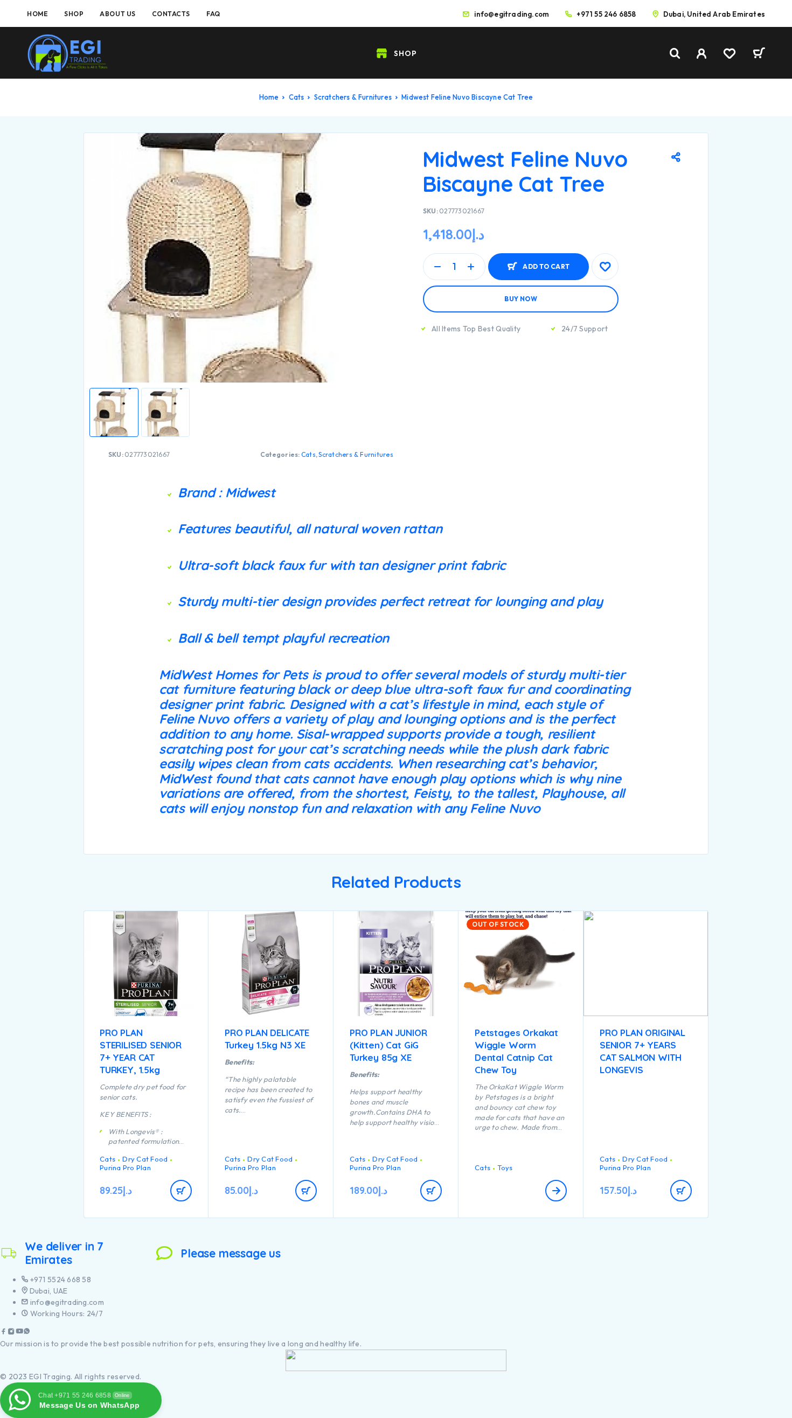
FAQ (213, 14)
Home (37, 14)
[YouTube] (19, 1332)
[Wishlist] (729, 55)
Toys (504, 1167)
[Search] (675, 53)
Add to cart (546, 262)
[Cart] (759, 54)
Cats (296, 97)
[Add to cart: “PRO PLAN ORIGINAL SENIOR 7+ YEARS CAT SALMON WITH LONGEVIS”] (681, 1190)
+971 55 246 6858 (606, 14)
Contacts (171, 14)
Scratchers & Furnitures (353, 97)
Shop (74, 14)
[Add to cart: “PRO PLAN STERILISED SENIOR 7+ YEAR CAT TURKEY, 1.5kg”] (181, 1190)
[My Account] (702, 53)
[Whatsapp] (27, 1332)
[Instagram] (11, 1332)
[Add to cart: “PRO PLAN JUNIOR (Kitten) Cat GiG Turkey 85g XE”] (431, 1190)
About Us (117, 14)
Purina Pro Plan (125, 1167)
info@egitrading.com (511, 14)
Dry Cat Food (145, 1159)
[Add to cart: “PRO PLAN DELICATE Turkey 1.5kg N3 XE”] (306, 1190)
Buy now (520, 299)
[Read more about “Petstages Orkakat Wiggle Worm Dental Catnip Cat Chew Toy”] (556, 1190)
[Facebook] (4, 1332)
